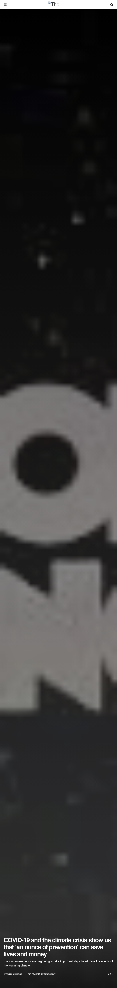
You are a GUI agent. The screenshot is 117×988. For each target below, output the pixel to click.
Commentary (49, 973)
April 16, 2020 (34, 973)
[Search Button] (111, 4)
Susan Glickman (14, 973)
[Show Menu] (5, 4)
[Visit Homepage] (58, 5)
